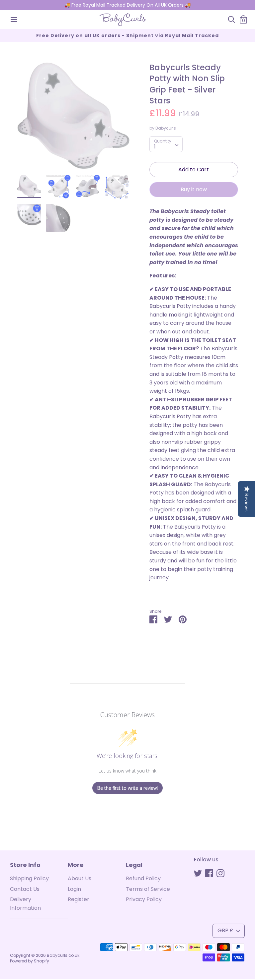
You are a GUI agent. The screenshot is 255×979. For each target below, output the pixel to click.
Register (78, 899)
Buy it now (194, 189)
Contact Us (25, 889)
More (76, 865)
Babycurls (165, 128)
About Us (79, 878)
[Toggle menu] (14, 20)
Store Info (25, 865)
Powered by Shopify (29, 961)
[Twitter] (198, 873)
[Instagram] (220, 873)
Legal (134, 865)
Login (74, 889)
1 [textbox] (155, 146)
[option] (73, 118)
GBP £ (225, 930)
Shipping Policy (29, 878)
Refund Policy (143, 878)
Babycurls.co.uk (63, 955)
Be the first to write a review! (127, 788)
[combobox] (166, 144)
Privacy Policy (144, 899)
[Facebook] (209, 873)
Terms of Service (148, 889)
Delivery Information (25, 903)
